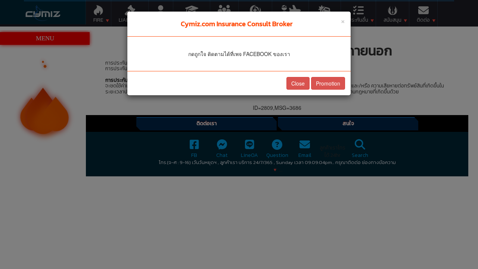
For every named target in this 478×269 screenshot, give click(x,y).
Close (298, 83)
